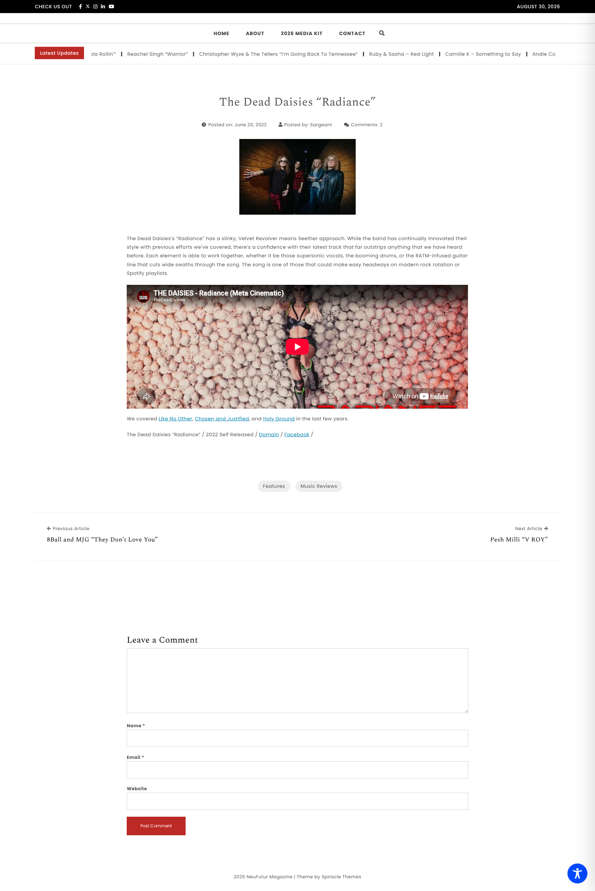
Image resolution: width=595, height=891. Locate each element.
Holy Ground (279, 418)
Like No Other (175, 418)
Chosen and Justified (222, 418)
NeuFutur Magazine (269, 876)
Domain (269, 434)
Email (135, 757)
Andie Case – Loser (538, 54)
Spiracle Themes (341, 876)
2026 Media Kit (302, 33)
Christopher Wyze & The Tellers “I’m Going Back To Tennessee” (260, 54)
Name (136, 725)
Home (221, 33)
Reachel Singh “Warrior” (139, 54)
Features (274, 486)
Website (137, 788)
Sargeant (321, 124)
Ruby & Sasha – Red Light (383, 54)
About (255, 33)
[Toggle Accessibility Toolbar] (577, 873)
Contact (352, 33)
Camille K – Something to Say (465, 54)
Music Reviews (319, 486)
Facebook (296, 434)
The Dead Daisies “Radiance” (297, 102)
